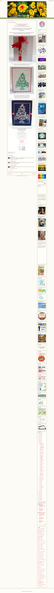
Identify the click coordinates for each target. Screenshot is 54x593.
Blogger (31, 591)
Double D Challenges (41, 551)
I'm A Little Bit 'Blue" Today (41, 467)
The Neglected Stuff (40, 575)
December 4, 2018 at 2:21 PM (13, 168)
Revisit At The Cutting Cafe (42, 449)
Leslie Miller (11, 156)
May (40, 483)
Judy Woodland (12, 161)
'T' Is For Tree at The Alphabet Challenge (42, 447)
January (41, 488)
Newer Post (10, 173)
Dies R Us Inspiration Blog (41, 549)
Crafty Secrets (40, 545)
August (41, 480)
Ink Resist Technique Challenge (41, 459)
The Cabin (41, 450)
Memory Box (41, 520)
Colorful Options (40, 544)
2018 (40, 442)
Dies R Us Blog (40, 548)
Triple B (39, 579)
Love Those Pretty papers (41, 559)
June (40, 482)
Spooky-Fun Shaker (41, 518)
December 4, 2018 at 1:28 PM (13, 159)
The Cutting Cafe (40, 574)
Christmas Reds (42, 463)
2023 (40, 436)
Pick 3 (39, 566)
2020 (40, 440)
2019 (40, 441)
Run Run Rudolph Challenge (41, 469)
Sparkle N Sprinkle (40, 571)
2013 (40, 494)
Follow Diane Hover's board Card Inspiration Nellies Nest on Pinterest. (42, 244)
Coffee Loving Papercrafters (41, 504)
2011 (39, 496)
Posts (40, 201)
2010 (40, 497)
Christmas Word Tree (21, 25)
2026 (40, 433)
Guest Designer (40, 555)
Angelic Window (42, 460)
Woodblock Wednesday (41, 584)
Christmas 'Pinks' (41, 465)
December (41, 443)
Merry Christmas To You (42, 445)
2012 (40, 495)
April (40, 484)
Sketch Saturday (40, 570)
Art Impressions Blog (42, 512)
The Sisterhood (40, 578)
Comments (40, 202)
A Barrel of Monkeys (40, 528)
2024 (40, 435)
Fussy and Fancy (40, 554)
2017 (40, 489)
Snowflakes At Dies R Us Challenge (41, 475)
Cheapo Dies (40, 539)
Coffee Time (41, 472)
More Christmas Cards (42, 453)
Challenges (39, 538)
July (40, 481)
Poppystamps (41, 508)
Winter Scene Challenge (41, 456)
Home (22, 173)
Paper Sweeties (40, 563)
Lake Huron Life (40, 558)
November (41, 476)
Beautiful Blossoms (40, 533)
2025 (40, 434)
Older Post (33, 173)
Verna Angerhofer (12, 165)
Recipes (39, 567)
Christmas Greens (41, 462)
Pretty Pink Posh (41, 517)
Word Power (39, 585)
